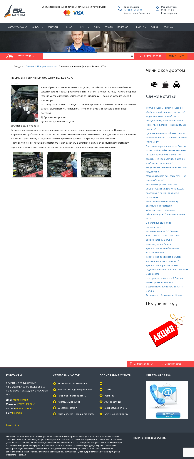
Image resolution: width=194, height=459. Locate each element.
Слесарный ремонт (67, 407)
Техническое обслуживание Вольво (164, 295)
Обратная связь (172, 363)
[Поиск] (132, 55)
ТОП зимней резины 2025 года (161, 184)
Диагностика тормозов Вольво (162, 265)
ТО (105, 383)
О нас (69, 27)
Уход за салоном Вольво (159, 239)
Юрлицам (168, 27)
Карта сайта (12, 425)
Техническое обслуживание (72, 383)
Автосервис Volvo (17, 27)
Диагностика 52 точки (115, 407)
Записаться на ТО (143, 363)
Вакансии (141, 27)
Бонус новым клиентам (116, 413)
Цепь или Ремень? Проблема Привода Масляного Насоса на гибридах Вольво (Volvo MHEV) (166, 137)
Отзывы (109, 27)
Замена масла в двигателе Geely (162, 235)
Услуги (35, 27)
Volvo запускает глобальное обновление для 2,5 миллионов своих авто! (165, 214)
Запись (155, 27)
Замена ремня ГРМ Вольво (160, 282)
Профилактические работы (72, 395)
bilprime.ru (17, 412)
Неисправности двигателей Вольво (164, 278)
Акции (97, 27)
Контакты (53, 27)
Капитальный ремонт (69, 401)
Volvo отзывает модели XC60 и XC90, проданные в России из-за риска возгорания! (165, 193)
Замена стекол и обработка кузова (76, 413)
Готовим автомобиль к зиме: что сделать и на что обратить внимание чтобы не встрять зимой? (165, 159)
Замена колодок (112, 401)
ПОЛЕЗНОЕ (122, 27)
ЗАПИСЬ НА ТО (176, 56)
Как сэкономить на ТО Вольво (162, 231)
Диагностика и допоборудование (75, 389)
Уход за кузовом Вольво (159, 244)
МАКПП (108, 389)
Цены (82, 27)
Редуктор (109, 395)
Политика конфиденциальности (149, 437)
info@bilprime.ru (20, 399)
